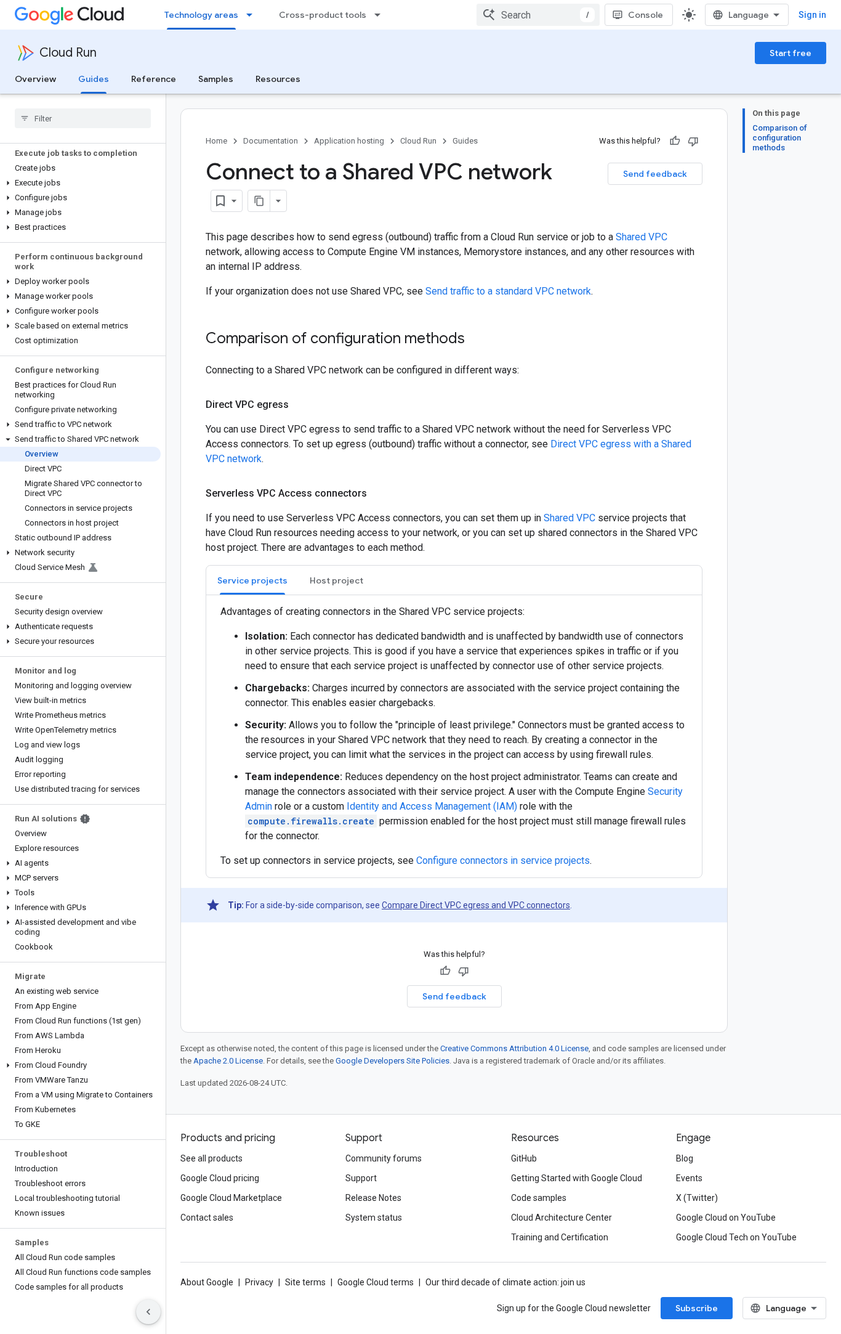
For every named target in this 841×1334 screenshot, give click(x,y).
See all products (211, 1158)
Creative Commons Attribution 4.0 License (514, 1048)
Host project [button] (336, 580)
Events (689, 1178)
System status (373, 1217)
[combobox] (538, 15)
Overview (35, 78)
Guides (93, 78)
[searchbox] (83, 118)
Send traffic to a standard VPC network (508, 291)
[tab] (252, 580)
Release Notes (373, 1198)
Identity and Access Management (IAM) (432, 806)
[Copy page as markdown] (259, 200)
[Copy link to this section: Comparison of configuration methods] (477, 339)
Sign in (812, 15)
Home (216, 140)
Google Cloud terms (375, 1282)
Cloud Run (68, 52)
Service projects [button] (252, 580)
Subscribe (696, 1308)
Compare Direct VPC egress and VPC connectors (476, 905)
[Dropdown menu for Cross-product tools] (381, 15)
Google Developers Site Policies (392, 1060)
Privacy (259, 1282)
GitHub (524, 1158)
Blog (684, 1158)
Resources (278, 78)
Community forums (383, 1158)
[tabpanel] (454, 736)
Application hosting (349, 140)
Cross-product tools (322, 14)
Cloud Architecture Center (561, 1217)
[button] (80, 183)
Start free (790, 53)
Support (361, 1178)
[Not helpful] (693, 141)
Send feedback (655, 173)
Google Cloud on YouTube (726, 1217)
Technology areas (201, 14)
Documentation (270, 140)
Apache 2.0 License (228, 1060)
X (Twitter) (697, 1198)
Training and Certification (559, 1237)
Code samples (538, 1198)
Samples (215, 78)
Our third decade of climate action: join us (505, 1282)
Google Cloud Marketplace (231, 1198)
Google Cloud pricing (219, 1178)
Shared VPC (641, 237)
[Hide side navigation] (148, 1311)
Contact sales (206, 1217)
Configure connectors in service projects (503, 860)
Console (645, 14)
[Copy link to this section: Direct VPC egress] (301, 404)
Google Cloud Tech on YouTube (736, 1237)
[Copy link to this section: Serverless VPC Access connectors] (379, 493)
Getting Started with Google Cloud (576, 1178)
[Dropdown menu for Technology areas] (253, 15)
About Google (206, 1282)
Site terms (305, 1282)
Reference (153, 78)
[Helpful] (675, 141)
